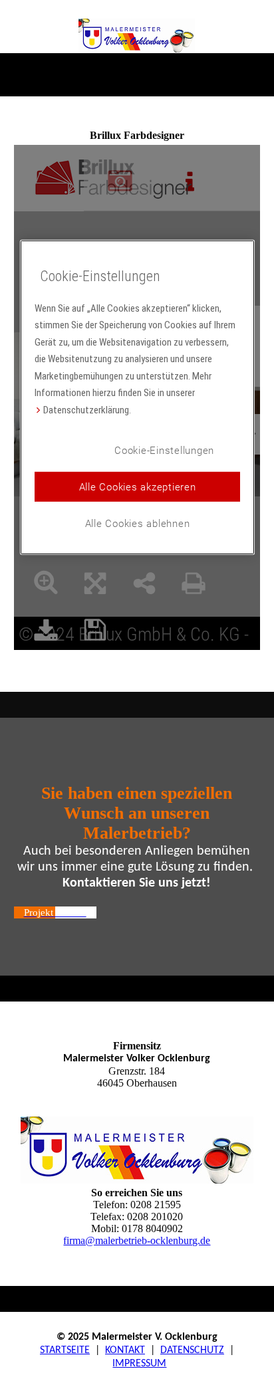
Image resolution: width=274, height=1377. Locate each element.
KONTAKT (125, 1350)
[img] (136, 35)
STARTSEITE (65, 1350)
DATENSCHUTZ (192, 1350)
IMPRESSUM (139, 1363)
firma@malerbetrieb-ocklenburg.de (136, 1240)
